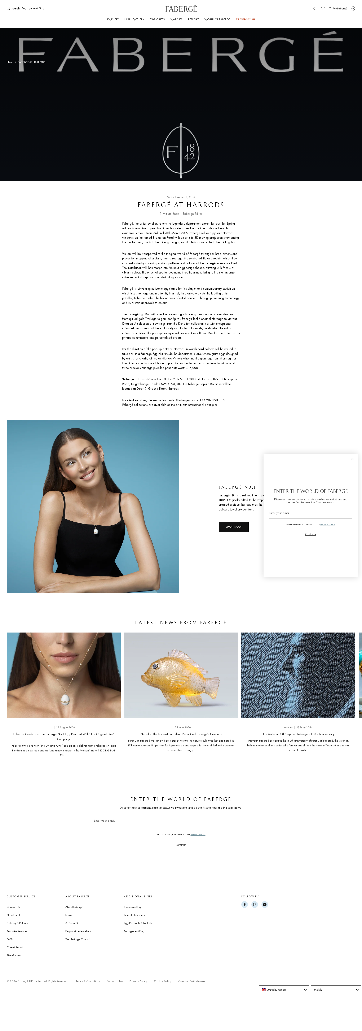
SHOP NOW (234, 527)
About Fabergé (74, 907)
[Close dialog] (352, 459)
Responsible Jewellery (78, 931)
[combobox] (34, 8)
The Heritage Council (77, 939)
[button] (353, 8)
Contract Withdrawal (192, 981)
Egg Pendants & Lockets (138, 923)
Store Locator (14, 915)
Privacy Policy (138, 981)
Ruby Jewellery (132, 907)
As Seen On (72, 923)
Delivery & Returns (17, 923)
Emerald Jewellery (134, 915)
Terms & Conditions (88, 981)
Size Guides (14, 955)
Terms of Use (115, 981)
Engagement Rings (135, 931)
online (171, 404)
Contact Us (13, 907)
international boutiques (202, 404)
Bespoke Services (17, 931)
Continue (181, 845)
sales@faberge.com (182, 400)
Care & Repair (15, 947)
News (10, 62)
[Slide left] (16, 693)
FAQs (10, 939)
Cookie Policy (163, 981)
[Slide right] (345, 693)
